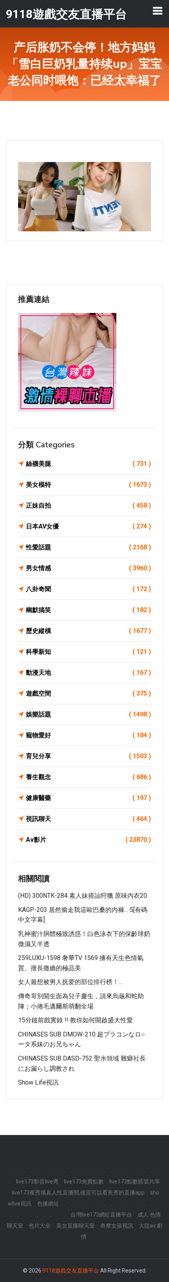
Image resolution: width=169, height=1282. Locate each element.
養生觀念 (88, 777)
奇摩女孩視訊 (116, 1225)
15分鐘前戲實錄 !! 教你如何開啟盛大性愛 (75, 1020)
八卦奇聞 (88, 589)
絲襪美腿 (88, 463)
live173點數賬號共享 (134, 1181)
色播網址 (48, 1203)
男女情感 (88, 568)
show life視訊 (38, 1082)
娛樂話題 (88, 714)
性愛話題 (88, 547)
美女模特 (88, 484)
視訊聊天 (88, 818)
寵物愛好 (88, 735)
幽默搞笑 (88, 610)
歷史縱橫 (88, 630)
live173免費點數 (84, 1181)
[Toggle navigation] (157, 10)
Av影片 (88, 839)
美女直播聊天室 (75, 1225)
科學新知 (88, 651)
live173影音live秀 (37, 1181)
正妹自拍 (88, 505)
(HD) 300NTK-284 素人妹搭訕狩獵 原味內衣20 (82, 895)
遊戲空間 (88, 693)
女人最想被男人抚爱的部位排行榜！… (70, 982)
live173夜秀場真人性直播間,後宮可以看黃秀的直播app (78, 1192)
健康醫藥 (88, 798)
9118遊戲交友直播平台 (70, 1270)
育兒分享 (88, 756)
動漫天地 (88, 672)
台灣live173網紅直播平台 (101, 1214)
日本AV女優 (88, 526)
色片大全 (40, 1225)
